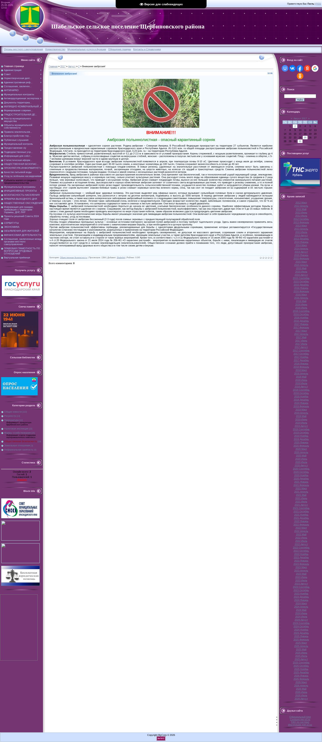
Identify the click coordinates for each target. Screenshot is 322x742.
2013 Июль (301, 232)
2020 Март (301, 449)
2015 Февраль (301, 258)
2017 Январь (301, 324)
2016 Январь (301, 288)
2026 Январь (301, 675)
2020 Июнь (301, 459)
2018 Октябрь (301, 393)
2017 (62, 66)
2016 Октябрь (301, 314)
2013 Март (301, 225)
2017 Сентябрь (301, 350)
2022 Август (301, 544)
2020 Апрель (301, 452)
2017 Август (301, 347)
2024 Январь (301, 600)
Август (72, 66)
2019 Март (301, 409)
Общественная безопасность (20, 441)
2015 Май (301, 268)
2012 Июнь (301, 212)
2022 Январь (301, 521)
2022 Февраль (301, 524)
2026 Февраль (301, 679)
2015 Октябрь (301, 281)
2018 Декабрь (301, 399)
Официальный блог (300, 717)
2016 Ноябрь (301, 317)
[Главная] (12, 33)
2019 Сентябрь (301, 429)
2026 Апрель (301, 685)
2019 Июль (301, 422)
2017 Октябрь (301, 353)
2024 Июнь (301, 613)
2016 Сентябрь (301, 311)
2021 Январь (301, 482)
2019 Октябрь (301, 432)
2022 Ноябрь (301, 554)
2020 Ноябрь (301, 475)
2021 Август (301, 505)
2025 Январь (301, 636)
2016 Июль (301, 307)
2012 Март (301, 202)
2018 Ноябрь (301, 396)
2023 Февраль (301, 564)
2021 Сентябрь (301, 508)
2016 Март (301, 294)
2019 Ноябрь (301, 436)
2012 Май (301, 209)
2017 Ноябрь (301, 357)
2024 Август (301, 619)
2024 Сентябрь (301, 623)
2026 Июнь (301, 692)
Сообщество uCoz (300, 719)
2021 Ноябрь (301, 514)
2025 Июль (301, 656)
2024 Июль (301, 616)
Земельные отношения (17, 445)
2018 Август (301, 386)
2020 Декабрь (301, 478)
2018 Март (301, 370)
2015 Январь (301, 255)
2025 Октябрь (301, 665)
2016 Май (301, 301)
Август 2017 (300, 118)
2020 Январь (301, 442)
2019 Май (301, 416)
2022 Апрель (301, 531)
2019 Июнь (301, 419)
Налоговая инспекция (16, 428)
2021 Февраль (301, 485)
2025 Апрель (301, 646)
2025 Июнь (301, 652)
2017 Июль (301, 344)
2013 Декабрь (301, 238)
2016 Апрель (301, 298)
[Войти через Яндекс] (307, 68)
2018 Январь (301, 363)
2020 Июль (301, 462)
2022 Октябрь (301, 550)
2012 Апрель (301, 206)
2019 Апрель (301, 413)
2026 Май (301, 688)
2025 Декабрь (301, 672)
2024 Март (301, 603)
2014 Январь (301, 242)
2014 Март (301, 245)
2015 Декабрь (301, 284)
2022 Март (301, 527)
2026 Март (301, 682)
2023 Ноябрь (301, 593)
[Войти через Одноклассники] (300, 76)
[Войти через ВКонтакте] (292, 68)
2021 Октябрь (301, 511)
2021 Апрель (301, 491)
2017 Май (301, 337)
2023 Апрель (301, 570)
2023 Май (301, 573)
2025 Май (301, 649)
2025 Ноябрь (301, 669)
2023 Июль (301, 580)
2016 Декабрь (301, 321)
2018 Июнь (301, 380)
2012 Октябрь (301, 219)
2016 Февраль (301, 291)
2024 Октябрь (301, 626)
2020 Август (301, 465)
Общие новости (13, 411)
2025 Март (301, 642)
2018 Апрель (301, 373)
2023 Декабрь (301, 596)
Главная (53, 66)
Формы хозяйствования (17, 432)
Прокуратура (11, 420)
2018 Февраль (301, 367)
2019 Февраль (301, 406)
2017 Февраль (301, 327)
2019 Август (301, 426)
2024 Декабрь (301, 633)
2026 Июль (301, 695)
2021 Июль (301, 501)
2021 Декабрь (301, 518)
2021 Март (301, 488)
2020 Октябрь (301, 472)
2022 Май (301, 534)
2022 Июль (301, 541)
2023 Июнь (301, 577)
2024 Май (301, 610)
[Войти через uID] (285, 68)
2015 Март (301, 261)
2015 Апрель (301, 265)
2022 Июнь (301, 537)
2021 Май (301, 495)
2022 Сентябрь (301, 547)
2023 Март (301, 567)
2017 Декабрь (301, 360)
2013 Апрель (301, 229)
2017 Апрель (301, 334)
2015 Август (301, 275)
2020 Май (301, 455)
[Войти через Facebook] (300, 68)
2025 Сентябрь (301, 662)
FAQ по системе (300, 722)
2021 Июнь (301, 498)
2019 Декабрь (301, 439)
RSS (318, 3)
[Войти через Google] (314, 68)
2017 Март (301, 330)
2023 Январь (301, 560)
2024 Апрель (301, 606)
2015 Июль (301, 271)
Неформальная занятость (18, 449)
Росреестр (10, 416)
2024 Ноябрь (301, 629)
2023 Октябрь (301, 590)
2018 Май (301, 376)
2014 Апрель (301, 248)
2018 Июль (301, 383)
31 (300, 141)
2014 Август (301, 252)
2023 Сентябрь (301, 587)
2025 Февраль (301, 639)
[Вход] (40, 41)
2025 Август (301, 659)
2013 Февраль (301, 222)
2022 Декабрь (301, 557)
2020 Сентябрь (301, 468)
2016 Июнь (301, 304)
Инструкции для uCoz (300, 724)
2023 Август (301, 583)
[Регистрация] (26, 38)
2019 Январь (301, 403)
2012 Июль (301, 215)
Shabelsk (22, 479)
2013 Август (301, 235)
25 (305, 137)
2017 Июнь (301, 340)
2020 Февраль (301, 445)
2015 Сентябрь (301, 278)
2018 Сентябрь (301, 390)
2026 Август (301, 698)
